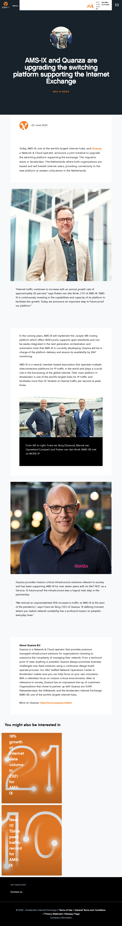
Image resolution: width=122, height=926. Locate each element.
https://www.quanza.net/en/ (56, 702)
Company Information (61, 917)
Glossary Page (72, 913)
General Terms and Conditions (90, 910)
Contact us (16, 892)
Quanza (96, 148)
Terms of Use (65, 910)
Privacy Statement (53, 913)
